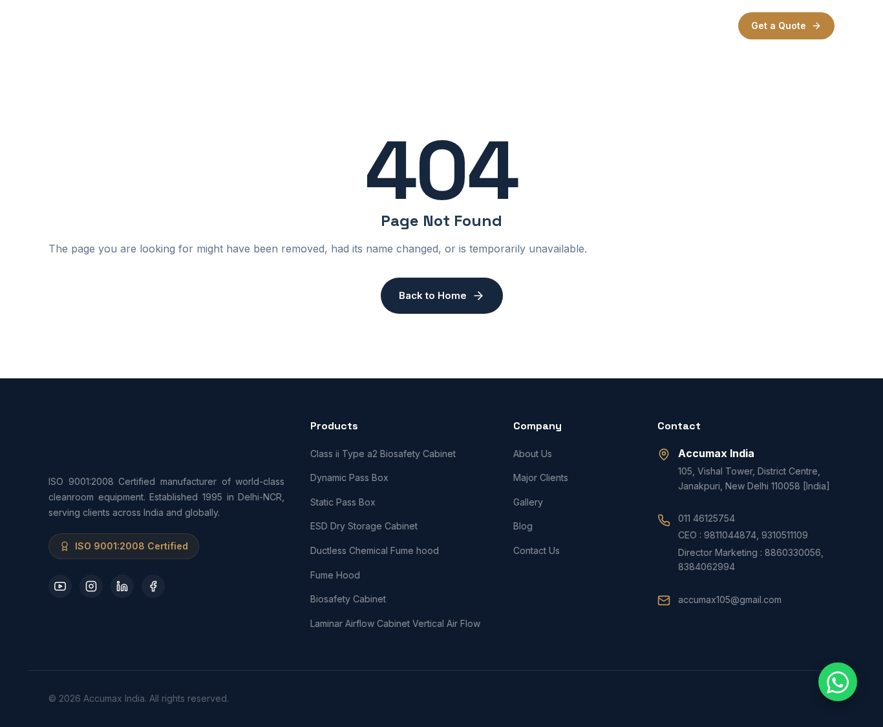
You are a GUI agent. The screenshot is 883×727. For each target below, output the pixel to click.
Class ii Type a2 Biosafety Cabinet (383, 453)
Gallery (528, 502)
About (320, 25)
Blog (523, 525)
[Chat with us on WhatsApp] (837, 681)
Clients (446, 25)
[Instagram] (91, 586)
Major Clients (540, 477)
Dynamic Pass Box (349, 477)
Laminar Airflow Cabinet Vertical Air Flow (395, 623)
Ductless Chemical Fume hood (374, 550)
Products (377, 25)
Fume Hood (335, 574)
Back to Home (433, 295)
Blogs (498, 25)
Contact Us (536, 550)
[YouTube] (60, 586)
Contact (551, 25)
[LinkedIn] (122, 586)
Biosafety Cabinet (348, 598)
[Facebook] (153, 586)
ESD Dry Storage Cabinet (364, 525)
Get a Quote (778, 25)
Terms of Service (631, 25)
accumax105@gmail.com (730, 599)
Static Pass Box (343, 502)
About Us (532, 453)
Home (271, 25)
